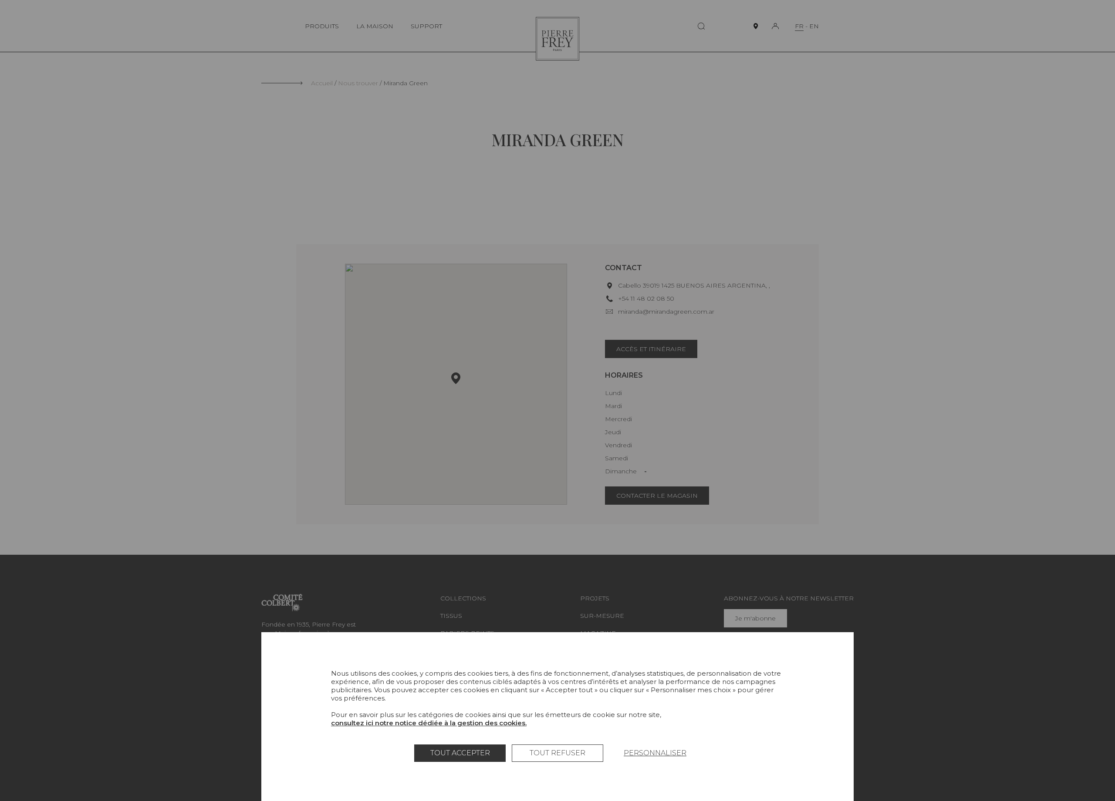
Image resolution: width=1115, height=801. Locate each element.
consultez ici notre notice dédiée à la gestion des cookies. (429, 723)
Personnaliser (655, 753)
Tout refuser (557, 753)
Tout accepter (460, 753)
